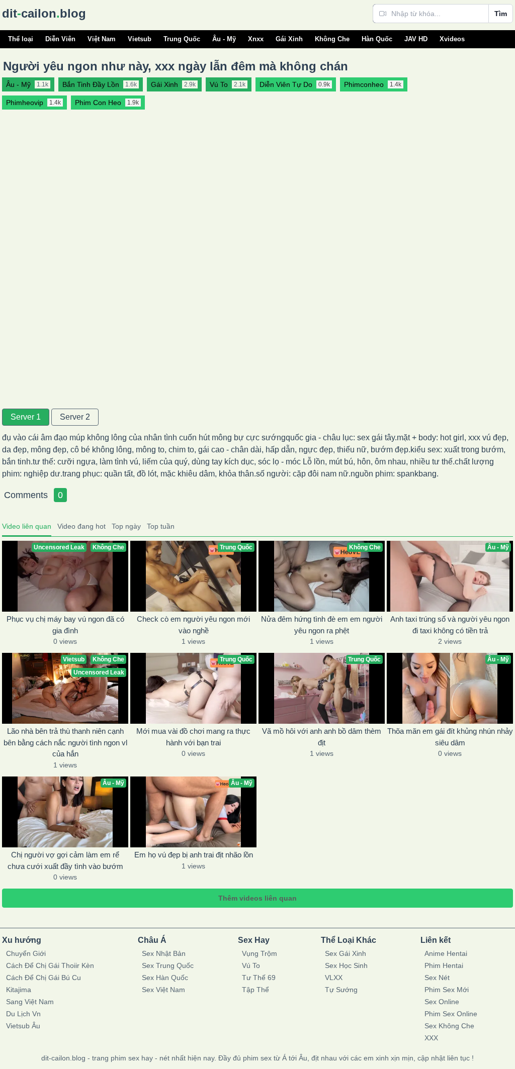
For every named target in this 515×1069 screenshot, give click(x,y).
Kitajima (18, 990)
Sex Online (441, 1002)
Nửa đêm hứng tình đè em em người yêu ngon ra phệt (321, 625)
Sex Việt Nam (163, 990)
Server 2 (75, 417)
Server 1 (26, 417)
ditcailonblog (44, 13)
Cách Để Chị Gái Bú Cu (43, 978)
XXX (431, 1038)
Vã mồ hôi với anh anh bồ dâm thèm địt (321, 737)
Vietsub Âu (23, 1026)
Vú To (251, 965)
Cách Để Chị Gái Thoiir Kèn (50, 965)
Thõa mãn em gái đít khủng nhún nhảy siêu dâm (450, 737)
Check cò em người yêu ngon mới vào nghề (193, 625)
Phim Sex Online (450, 1014)
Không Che (332, 39)
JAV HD (415, 39)
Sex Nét (437, 978)
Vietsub (139, 39)
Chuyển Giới (26, 953)
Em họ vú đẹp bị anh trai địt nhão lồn (193, 854)
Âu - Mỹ (224, 39)
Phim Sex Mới (446, 990)
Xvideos (452, 39)
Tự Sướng (341, 990)
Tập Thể (255, 990)
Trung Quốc (181, 39)
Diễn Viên (60, 39)
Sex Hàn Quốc (165, 978)
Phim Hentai (443, 965)
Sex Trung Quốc (168, 965)
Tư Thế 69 (259, 978)
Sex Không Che (449, 1026)
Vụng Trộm (259, 953)
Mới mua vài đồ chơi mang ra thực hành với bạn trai (193, 737)
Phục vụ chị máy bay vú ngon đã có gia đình (65, 625)
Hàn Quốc (377, 39)
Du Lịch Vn (23, 1014)
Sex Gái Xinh (345, 953)
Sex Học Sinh (346, 965)
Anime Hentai (445, 953)
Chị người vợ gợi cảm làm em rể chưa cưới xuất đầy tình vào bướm (65, 860)
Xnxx (256, 39)
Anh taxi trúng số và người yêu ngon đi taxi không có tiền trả (449, 625)
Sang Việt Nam (30, 1002)
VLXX (333, 978)
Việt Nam (102, 39)
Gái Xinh (289, 39)
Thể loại (20, 39)
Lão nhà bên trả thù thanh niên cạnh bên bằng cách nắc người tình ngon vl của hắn (65, 742)
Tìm (500, 14)
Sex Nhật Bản (164, 953)
